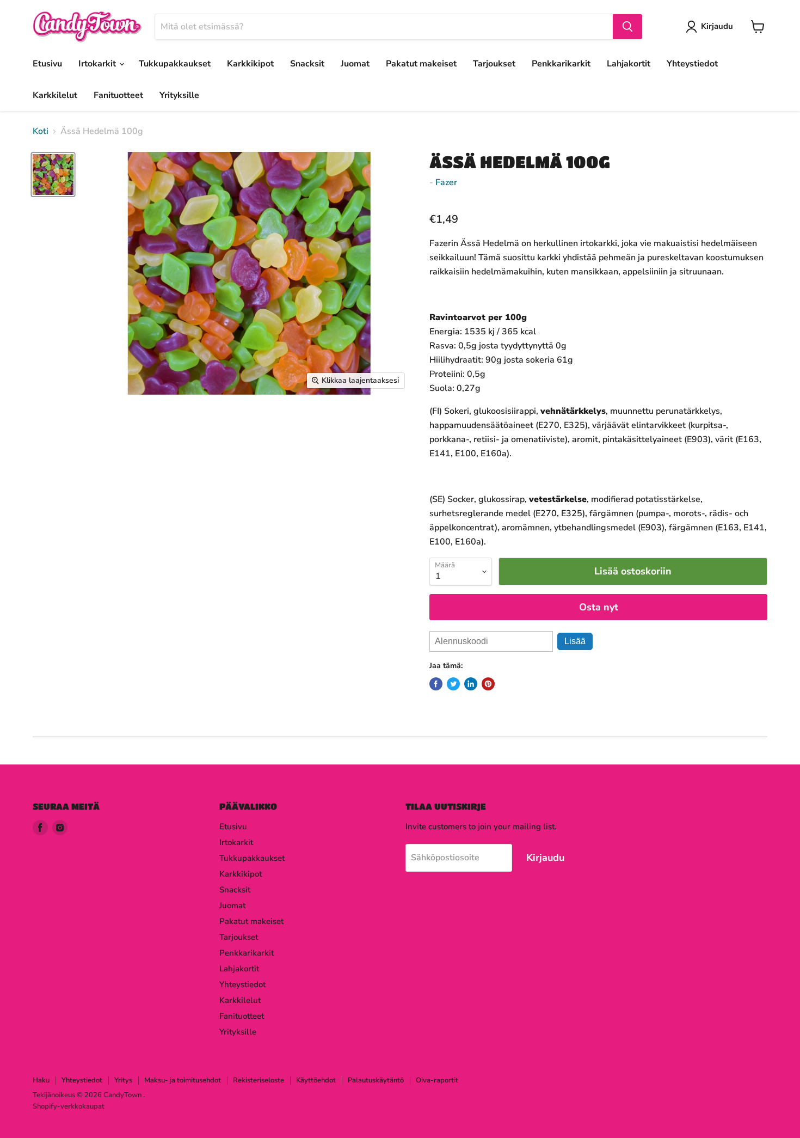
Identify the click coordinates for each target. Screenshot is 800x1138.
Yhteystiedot (692, 64)
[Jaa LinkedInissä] (470, 683)
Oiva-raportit (437, 1080)
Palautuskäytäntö (376, 1080)
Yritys (123, 1080)
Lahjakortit (628, 64)
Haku (41, 1080)
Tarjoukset (494, 64)
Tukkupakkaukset (175, 64)
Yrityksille (179, 95)
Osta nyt (598, 607)
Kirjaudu (717, 26)
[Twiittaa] (453, 683)
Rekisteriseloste (258, 1080)
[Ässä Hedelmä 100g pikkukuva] (53, 174)
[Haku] (627, 26)
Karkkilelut (55, 95)
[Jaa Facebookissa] (435, 683)
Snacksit (307, 64)
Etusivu (47, 64)
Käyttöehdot (316, 1080)
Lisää (575, 641)
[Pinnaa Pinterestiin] (488, 683)
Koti (40, 131)
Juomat (355, 64)
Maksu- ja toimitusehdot (182, 1080)
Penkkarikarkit (561, 64)
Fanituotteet (118, 95)
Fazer (446, 182)
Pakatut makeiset (421, 64)
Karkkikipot (250, 64)
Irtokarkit (98, 64)
